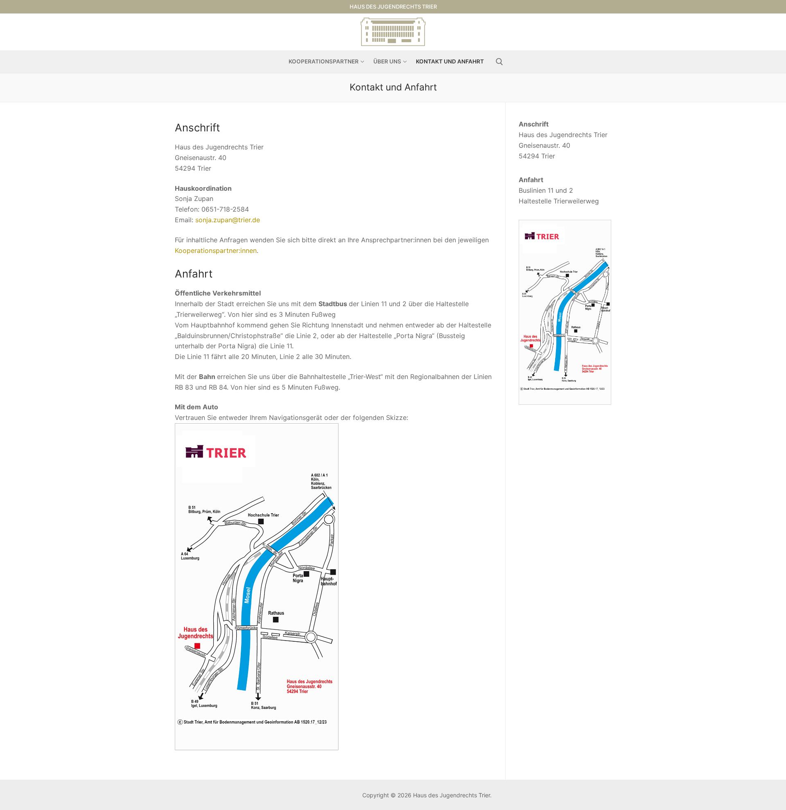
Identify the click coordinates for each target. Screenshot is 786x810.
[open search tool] (499, 61)
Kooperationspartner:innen (216, 250)
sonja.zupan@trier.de (227, 220)
